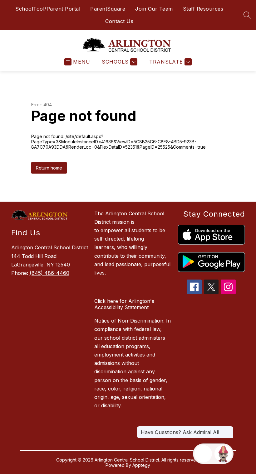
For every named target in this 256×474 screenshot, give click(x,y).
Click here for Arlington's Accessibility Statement (124, 304)
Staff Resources (203, 9)
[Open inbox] (203, 453)
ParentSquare (107, 9)
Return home (49, 167)
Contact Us (119, 21)
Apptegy (141, 465)
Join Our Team (154, 9)
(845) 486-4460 (49, 273)
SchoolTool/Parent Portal (47, 9)
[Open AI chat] (223, 453)
